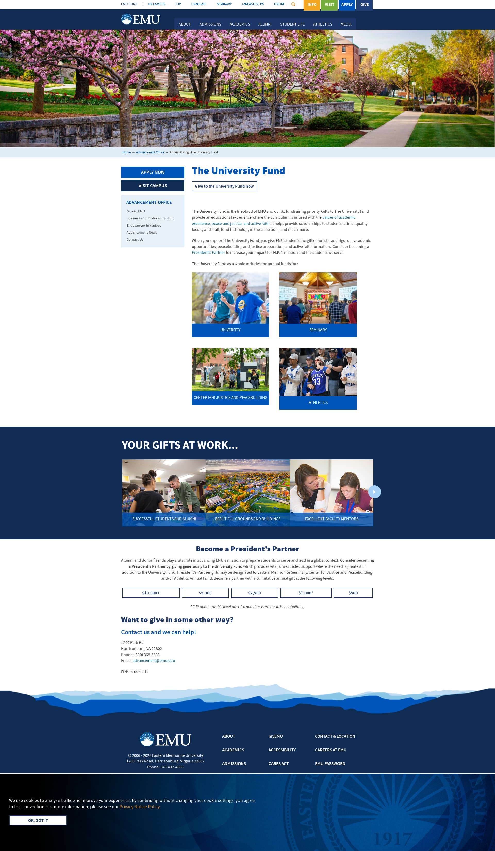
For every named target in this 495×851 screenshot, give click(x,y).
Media (346, 24)
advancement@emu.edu (154, 661)
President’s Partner (208, 253)
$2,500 (254, 593)
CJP (178, 4)
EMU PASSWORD (330, 764)
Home (126, 152)
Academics (240, 24)
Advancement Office (150, 152)
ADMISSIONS (234, 764)
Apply (347, 5)
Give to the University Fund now (224, 186)
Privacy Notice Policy (139, 807)
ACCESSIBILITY (282, 750)
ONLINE (279, 4)
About (185, 24)
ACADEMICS (233, 750)
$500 (353, 593)
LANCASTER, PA (253, 4)
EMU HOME (129, 4)
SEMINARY (224, 4)
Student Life (292, 24)
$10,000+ (151, 593)
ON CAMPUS (156, 4)
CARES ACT (279, 764)
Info (312, 5)
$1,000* (306, 593)
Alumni (265, 24)
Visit (329, 5)
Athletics (322, 24)
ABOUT (228, 736)
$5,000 (205, 593)
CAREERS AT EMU (330, 750)
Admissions (210, 24)
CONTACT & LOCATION (335, 736)
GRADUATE (199, 4)
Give (364, 5)
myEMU (276, 736)
